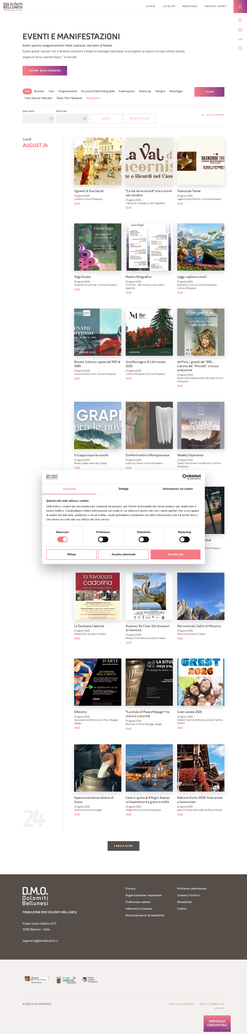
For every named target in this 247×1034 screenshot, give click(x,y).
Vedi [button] (77, 203)
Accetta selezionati (123, 554)
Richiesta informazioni (192, 889)
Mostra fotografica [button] (138, 277)
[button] (13, 6)
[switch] (103, 539)
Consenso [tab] (69, 488)
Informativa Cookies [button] (139, 909)
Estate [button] (150, 6)
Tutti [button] (27, 91)
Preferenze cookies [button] (138, 902)
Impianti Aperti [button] (216, 6)
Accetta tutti (175, 554)
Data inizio (29, 111)
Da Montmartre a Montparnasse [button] (147, 455)
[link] (217, 1023)
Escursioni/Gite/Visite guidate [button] (98, 91)
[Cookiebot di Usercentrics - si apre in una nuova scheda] (185, 477)
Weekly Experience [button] (190, 455)
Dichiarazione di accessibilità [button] (145, 915)
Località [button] (169, 6)
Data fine (61, 111)
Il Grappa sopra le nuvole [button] (91, 455)
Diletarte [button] (80, 712)
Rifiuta (71, 554)
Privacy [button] (131, 889)
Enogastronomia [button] (68, 91)
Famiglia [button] (160, 91)
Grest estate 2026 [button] (189, 712)
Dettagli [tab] (124, 488)
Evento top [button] (145, 91)
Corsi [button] (51, 91)
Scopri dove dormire (45, 71)
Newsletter (184, 902)
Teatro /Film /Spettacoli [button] (69, 98)
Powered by (182, 1004)
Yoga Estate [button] (82, 277)
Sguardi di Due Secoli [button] (89, 191)
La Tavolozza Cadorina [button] (89, 626)
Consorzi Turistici (188, 895)
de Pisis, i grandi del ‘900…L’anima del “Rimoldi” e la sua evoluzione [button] (198, 366)
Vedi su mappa (215, 115)
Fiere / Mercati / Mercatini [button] (38, 98)
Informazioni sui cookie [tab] (178, 488)
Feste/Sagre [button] (175, 91)
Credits (182, 909)
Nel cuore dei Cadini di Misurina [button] (199, 626)
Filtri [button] (210, 92)
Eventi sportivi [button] (127, 91)
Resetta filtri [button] (93, 98)
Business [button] (39, 91)
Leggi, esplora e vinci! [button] (192, 277)
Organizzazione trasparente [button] (144, 895)
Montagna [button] (190, 6)
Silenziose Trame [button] (189, 191)
